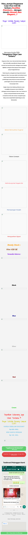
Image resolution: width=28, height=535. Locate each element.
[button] (3, 487)
